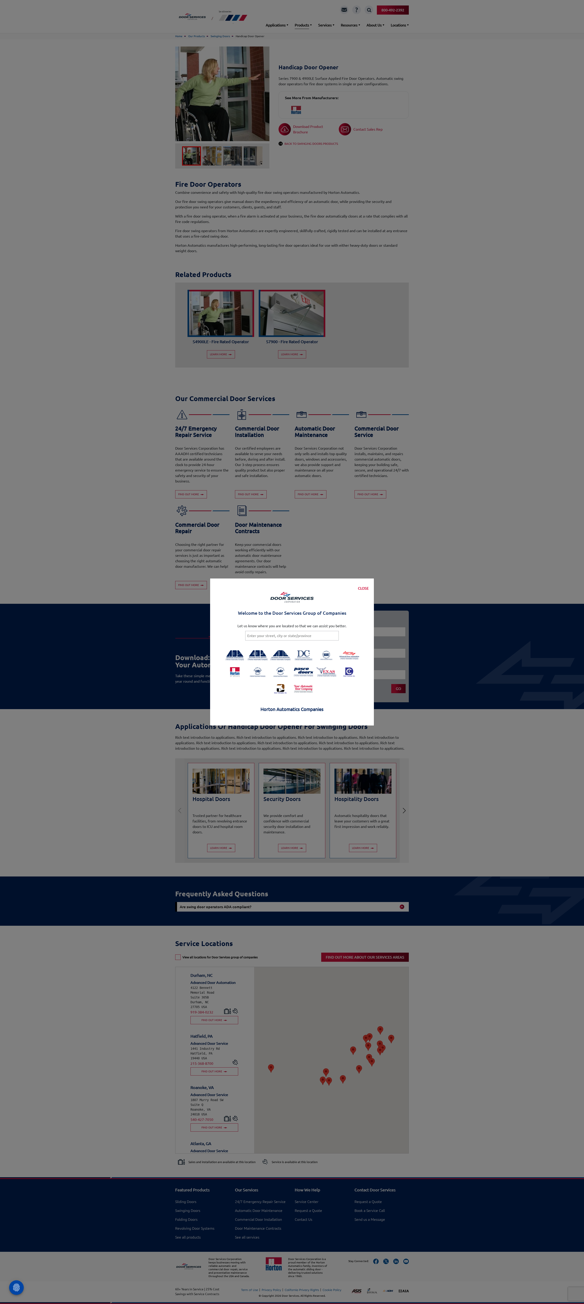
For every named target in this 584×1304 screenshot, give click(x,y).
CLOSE (363, 588)
